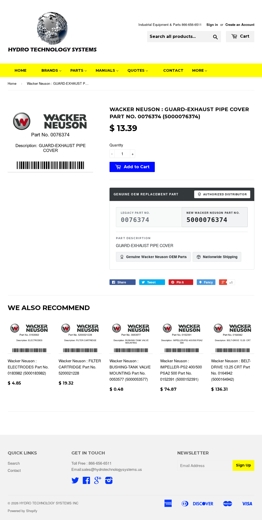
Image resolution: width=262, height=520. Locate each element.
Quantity (116, 144)
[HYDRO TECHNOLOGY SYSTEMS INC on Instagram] (109, 481)
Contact (14, 470)
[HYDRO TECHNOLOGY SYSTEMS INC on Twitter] (75, 481)
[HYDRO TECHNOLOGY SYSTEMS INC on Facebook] (86, 481)
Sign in (212, 24)
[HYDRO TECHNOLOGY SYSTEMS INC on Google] (98, 481)
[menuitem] (17, 70)
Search (14, 463)
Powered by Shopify (22, 510)
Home (12, 83)
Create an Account (239, 24)
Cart (244, 36)
